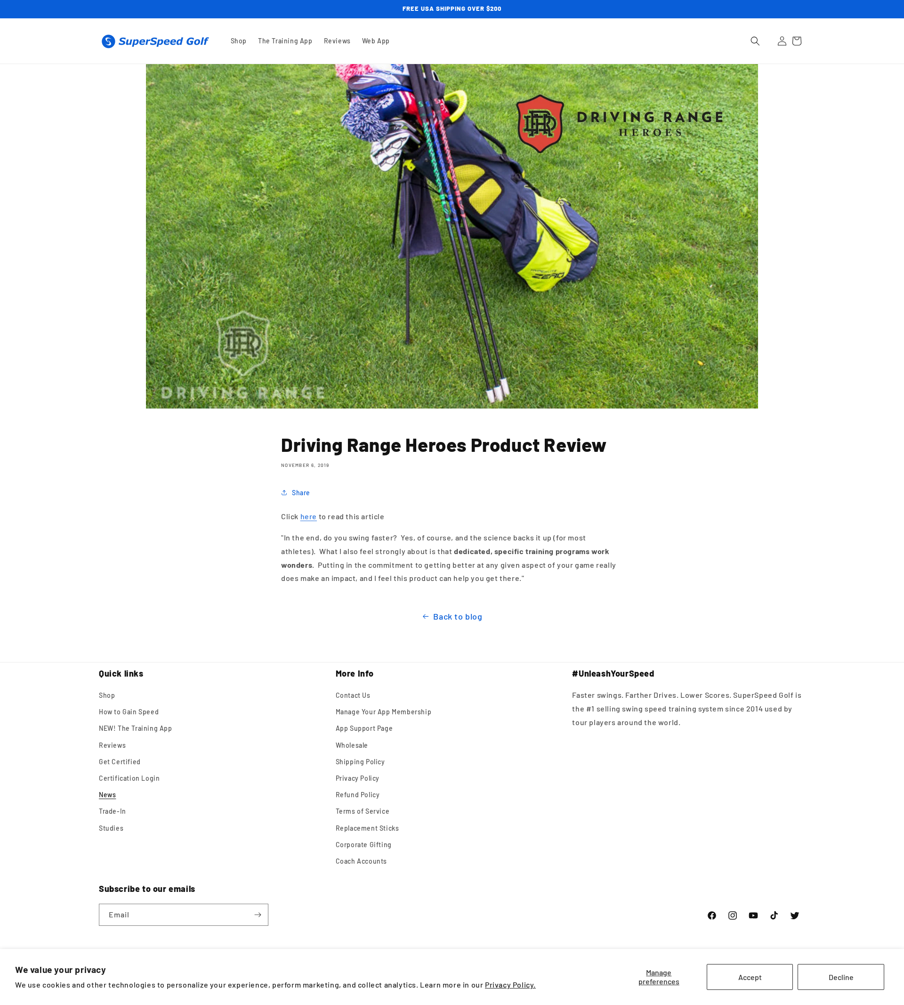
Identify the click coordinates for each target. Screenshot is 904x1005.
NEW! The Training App (135, 728)
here (308, 516)
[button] (755, 41)
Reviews (112, 745)
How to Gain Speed (129, 712)
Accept (750, 976)
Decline (841, 976)
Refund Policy (358, 795)
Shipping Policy (360, 762)
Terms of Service (363, 811)
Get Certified (120, 762)
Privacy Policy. (510, 984)
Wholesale (352, 745)
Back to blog (457, 616)
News (107, 795)
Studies (111, 828)
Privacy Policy (357, 778)
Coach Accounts (361, 861)
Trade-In (112, 811)
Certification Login (129, 778)
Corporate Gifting (364, 845)
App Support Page (364, 728)
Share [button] (301, 493)
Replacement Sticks (367, 828)
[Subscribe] (257, 915)
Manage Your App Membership (384, 712)
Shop (107, 695)
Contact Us (353, 695)
